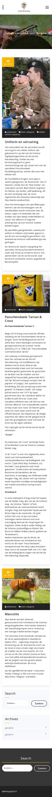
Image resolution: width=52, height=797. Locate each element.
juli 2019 (9, 734)
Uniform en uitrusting (21, 142)
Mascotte (12, 614)
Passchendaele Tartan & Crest (23, 319)
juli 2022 (9, 727)
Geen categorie (27, 132)
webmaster (11, 132)
